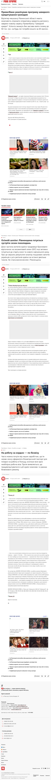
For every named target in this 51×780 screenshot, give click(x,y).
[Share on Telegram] (3, 58)
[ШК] (9, 54)
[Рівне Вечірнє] (12, 1)
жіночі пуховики (39, 345)
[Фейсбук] (41, 768)
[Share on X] (3, 52)
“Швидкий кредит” (13, 96)
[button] (2, 1)
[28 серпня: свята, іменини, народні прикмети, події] (44, 212)
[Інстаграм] (47, 768)
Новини (3, 9)
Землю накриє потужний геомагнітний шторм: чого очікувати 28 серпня (6, 220)
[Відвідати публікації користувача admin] (3, 38)
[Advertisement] (29, 84)
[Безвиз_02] (11, 596)
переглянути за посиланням (15, 317)
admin (7, 37)
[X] (43, 768)
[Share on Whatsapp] (3, 55)
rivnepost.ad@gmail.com (16, 709)
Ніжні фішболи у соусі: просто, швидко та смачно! (18, 219)
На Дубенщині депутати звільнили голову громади (22, 193)
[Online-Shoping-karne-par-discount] (17, 285)
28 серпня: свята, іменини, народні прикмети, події (43, 219)
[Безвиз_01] (11, 495)
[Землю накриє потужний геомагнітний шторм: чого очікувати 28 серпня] (6, 212)
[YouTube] (45, 768)
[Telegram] (49, 768)
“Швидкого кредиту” (38, 110)
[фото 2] (10, 72)
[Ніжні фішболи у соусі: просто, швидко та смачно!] (19, 212)
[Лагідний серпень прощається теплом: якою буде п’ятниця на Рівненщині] (31, 212)
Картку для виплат (14, 112)
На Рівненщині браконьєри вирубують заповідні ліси (23, 185)
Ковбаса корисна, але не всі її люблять (19, 187)
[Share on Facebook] (3, 48)
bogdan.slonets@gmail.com (21, 706)
